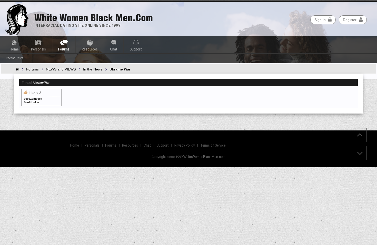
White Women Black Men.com (93, 18)
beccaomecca (33, 98)
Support (136, 49)
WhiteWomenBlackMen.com (204, 157)
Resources (90, 49)
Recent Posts (14, 58)
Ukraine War (41, 82)
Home (14, 49)
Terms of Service (213, 145)
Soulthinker (31, 102)
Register (349, 20)
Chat (113, 49)
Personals (38, 49)
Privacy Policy (184, 145)
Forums (64, 49)
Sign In (320, 20)
